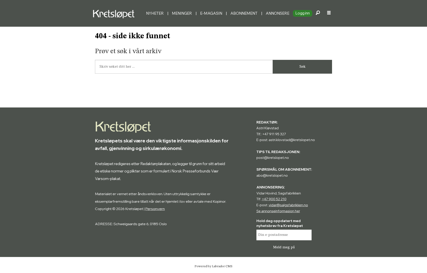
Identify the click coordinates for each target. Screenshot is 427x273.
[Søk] (317, 13)
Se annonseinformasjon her (278, 211)
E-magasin (211, 13)
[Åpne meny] (329, 13)
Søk (302, 67)
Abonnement (244, 13)
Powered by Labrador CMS (213, 266)
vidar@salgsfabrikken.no (288, 205)
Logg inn (302, 13)
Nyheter (155, 13)
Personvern (155, 208)
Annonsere (277, 13)
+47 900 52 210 (274, 199)
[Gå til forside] (118, 13)
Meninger (182, 13)
